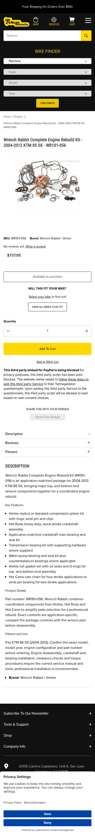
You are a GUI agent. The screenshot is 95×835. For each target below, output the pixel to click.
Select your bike (40, 296)
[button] (36, 21)
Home (7, 117)
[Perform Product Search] (86, 35)
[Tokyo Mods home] (16, 21)
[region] (47, 225)
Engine (18, 117)
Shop (8, 735)
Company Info (14, 746)
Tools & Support (16, 724)
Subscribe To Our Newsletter (26, 713)
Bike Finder (47, 51)
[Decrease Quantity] (8, 330)
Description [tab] (14, 433)
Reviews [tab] (11, 442)
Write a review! (36, 246)
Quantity (10, 321)
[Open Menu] (88, 20)
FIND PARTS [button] (47, 103)
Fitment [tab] (11, 451)
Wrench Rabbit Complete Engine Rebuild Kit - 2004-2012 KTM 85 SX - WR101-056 (45, 125)
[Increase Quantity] (86, 330)
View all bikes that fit (47, 307)
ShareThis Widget (47, 417)
